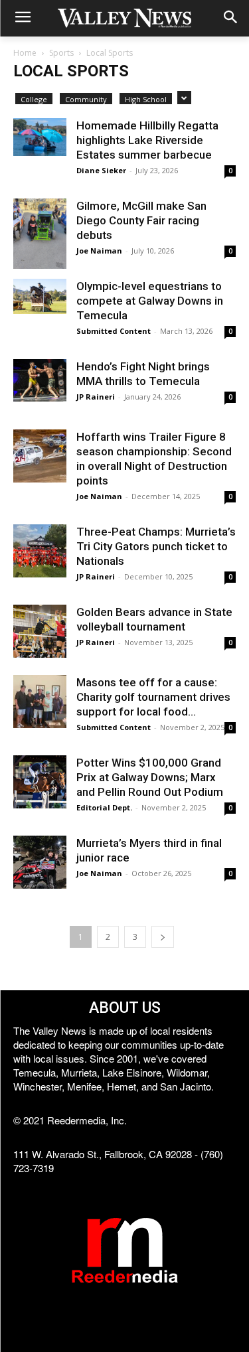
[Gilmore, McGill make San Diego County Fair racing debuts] (39, 233)
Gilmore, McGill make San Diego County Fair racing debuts (141, 220)
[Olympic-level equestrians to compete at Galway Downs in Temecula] (39, 296)
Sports (61, 52)
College (34, 99)
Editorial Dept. (104, 807)
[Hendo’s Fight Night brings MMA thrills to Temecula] (39, 380)
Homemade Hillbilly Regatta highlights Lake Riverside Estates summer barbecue (147, 140)
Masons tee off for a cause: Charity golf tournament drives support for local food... (153, 697)
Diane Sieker (101, 170)
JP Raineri (95, 397)
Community (86, 99)
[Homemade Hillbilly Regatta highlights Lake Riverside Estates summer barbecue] (39, 137)
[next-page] (162, 937)
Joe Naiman (99, 251)
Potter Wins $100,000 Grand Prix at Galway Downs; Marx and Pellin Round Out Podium (149, 777)
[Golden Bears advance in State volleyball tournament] (39, 631)
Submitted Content (113, 331)
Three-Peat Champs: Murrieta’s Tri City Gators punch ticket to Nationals (156, 546)
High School (146, 99)
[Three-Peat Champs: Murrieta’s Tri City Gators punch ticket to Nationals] (39, 550)
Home (25, 52)
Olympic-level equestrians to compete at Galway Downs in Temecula (149, 300)
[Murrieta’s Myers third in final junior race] (39, 862)
